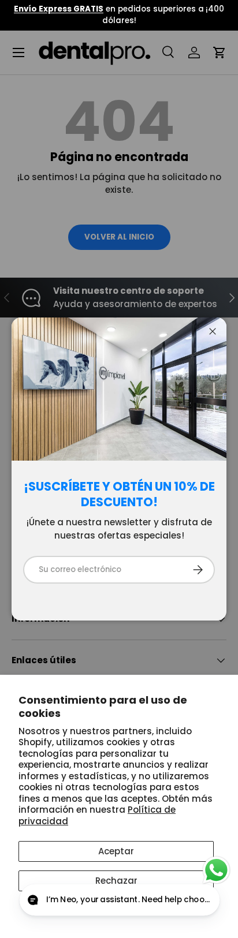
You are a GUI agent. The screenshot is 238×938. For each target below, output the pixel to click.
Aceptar (116, 851)
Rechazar (116, 881)
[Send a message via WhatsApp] (216, 870)
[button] (119, 900)
